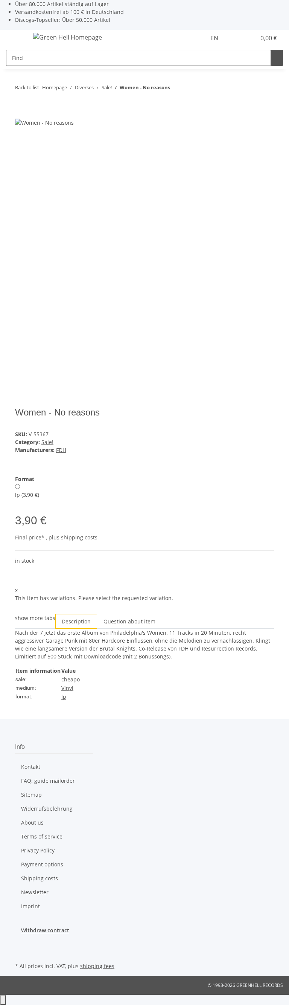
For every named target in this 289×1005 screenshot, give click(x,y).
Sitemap (31, 794)
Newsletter (35, 892)
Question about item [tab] (129, 621)
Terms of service (41, 836)
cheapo (70, 679)
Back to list (27, 87)
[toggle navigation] (15, 38)
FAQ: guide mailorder (48, 780)
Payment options (42, 864)
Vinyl (67, 688)
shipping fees (97, 966)
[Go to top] (3, 1000)
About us (32, 822)
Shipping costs (39, 878)
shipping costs (79, 537)
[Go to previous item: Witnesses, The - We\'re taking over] (176, 89)
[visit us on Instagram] (21, 952)
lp (63, 696)
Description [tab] (76, 621)
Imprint (30, 906)
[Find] (277, 58)
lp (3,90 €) (27, 494)
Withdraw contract (45, 930)
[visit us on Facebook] (21, 943)
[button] (235, 38)
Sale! (47, 442)
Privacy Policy (38, 850)
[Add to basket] (21, 114)
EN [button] (215, 38)
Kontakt (30, 766)
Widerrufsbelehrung (47, 808)
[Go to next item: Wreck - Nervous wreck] (190, 89)
